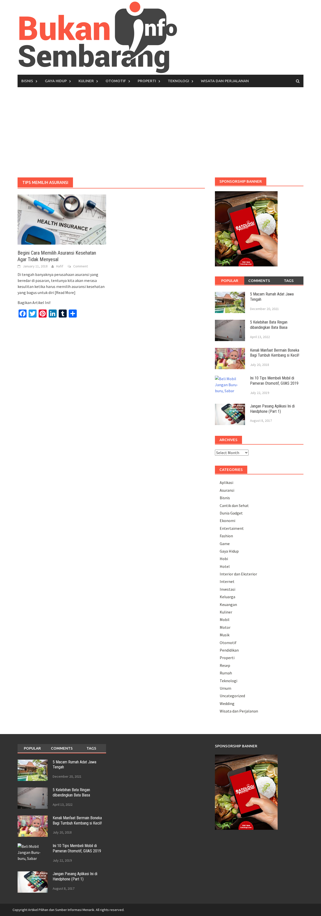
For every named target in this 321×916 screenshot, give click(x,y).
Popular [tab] (229, 280)
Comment (80, 266)
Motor (225, 627)
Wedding (227, 703)
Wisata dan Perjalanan (225, 81)
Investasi (227, 589)
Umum (225, 688)
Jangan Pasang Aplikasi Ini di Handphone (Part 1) (272, 409)
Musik (224, 634)
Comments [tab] (259, 280)
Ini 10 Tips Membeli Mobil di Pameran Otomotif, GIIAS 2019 (274, 381)
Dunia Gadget (231, 513)
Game (225, 543)
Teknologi (178, 81)
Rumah (226, 672)
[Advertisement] (160, 132)
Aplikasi (226, 482)
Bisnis (27, 81)
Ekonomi (227, 520)
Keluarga (227, 596)
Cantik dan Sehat (234, 505)
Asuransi (227, 490)
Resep (225, 665)
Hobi (224, 558)
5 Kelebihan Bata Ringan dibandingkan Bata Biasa (268, 325)
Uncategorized (232, 695)
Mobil (224, 619)
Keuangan (228, 604)
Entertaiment (232, 528)
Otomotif (116, 81)
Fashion (226, 535)
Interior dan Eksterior (238, 573)
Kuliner (86, 81)
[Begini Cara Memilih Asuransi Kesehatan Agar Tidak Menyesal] (62, 219)
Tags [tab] (289, 280)
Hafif (59, 266)
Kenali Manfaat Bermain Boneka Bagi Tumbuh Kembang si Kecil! (274, 353)
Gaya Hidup (56, 81)
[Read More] (65, 292)
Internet (227, 581)
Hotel (225, 566)
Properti (147, 81)
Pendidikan (229, 650)
